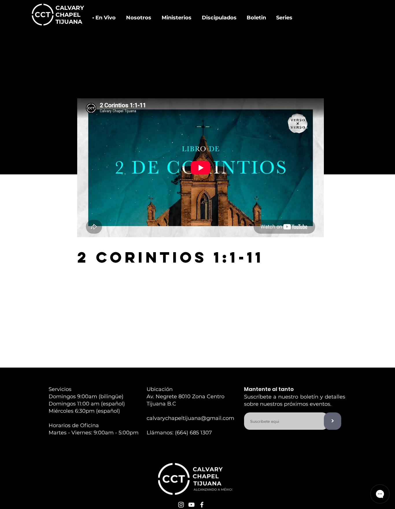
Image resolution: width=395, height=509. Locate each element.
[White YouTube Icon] (191, 504)
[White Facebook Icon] (202, 504)
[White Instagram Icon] (181, 504)
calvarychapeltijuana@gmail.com (190, 418)
